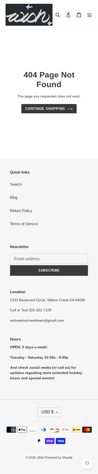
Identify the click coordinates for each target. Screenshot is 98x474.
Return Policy (21, 211)
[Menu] (89, 14)
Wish (41, 457)
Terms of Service (24, 224)
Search (16, 184)
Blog (13, 197)
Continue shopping (45, 109)
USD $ (47, 412)
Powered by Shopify (58, 457)
